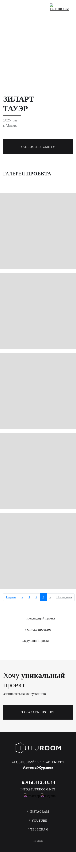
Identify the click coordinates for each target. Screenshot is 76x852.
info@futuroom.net (38, 789)
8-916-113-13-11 (39, 783)
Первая (11, 597)
